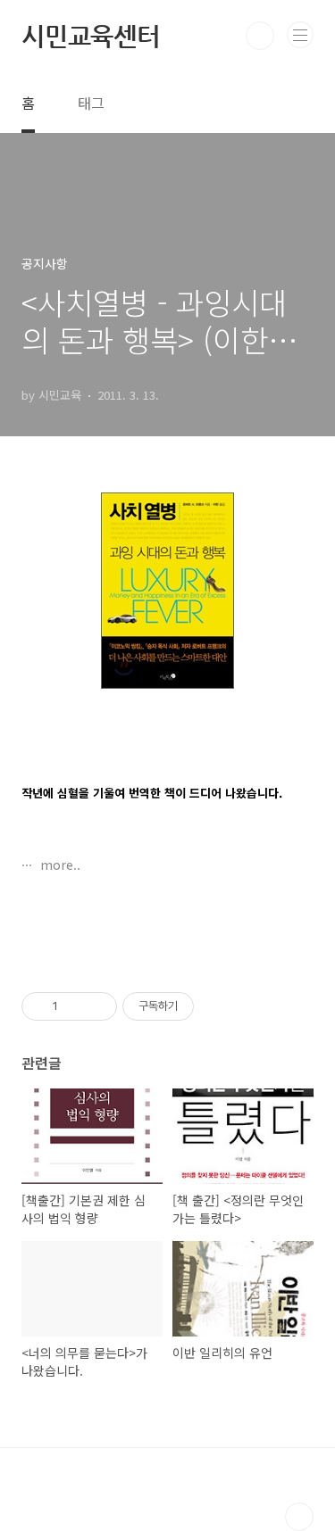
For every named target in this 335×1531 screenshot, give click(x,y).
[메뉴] (300, 34)
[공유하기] (74, 1006)
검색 (260, 35)
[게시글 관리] (97, 1006)
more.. (58, 864)
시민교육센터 (90, 35)
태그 (91, 102)
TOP (299, 1516)
